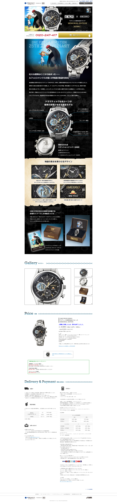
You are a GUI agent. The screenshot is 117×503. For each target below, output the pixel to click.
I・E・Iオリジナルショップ (57, 494)
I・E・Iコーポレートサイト (45, 494)
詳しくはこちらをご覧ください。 (66, 481)
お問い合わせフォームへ (34, 437)
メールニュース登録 (67, 3)
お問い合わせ (74, 3)
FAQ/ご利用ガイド (60, 3)
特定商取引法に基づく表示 (77, 494)
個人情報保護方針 (67, 494)
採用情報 (37, 494)
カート (86, 3)
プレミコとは (53, 3)
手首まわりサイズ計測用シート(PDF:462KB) (67, 346)
